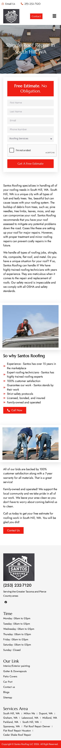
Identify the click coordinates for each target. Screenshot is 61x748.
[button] (54, 16)
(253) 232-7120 (17, 585)
